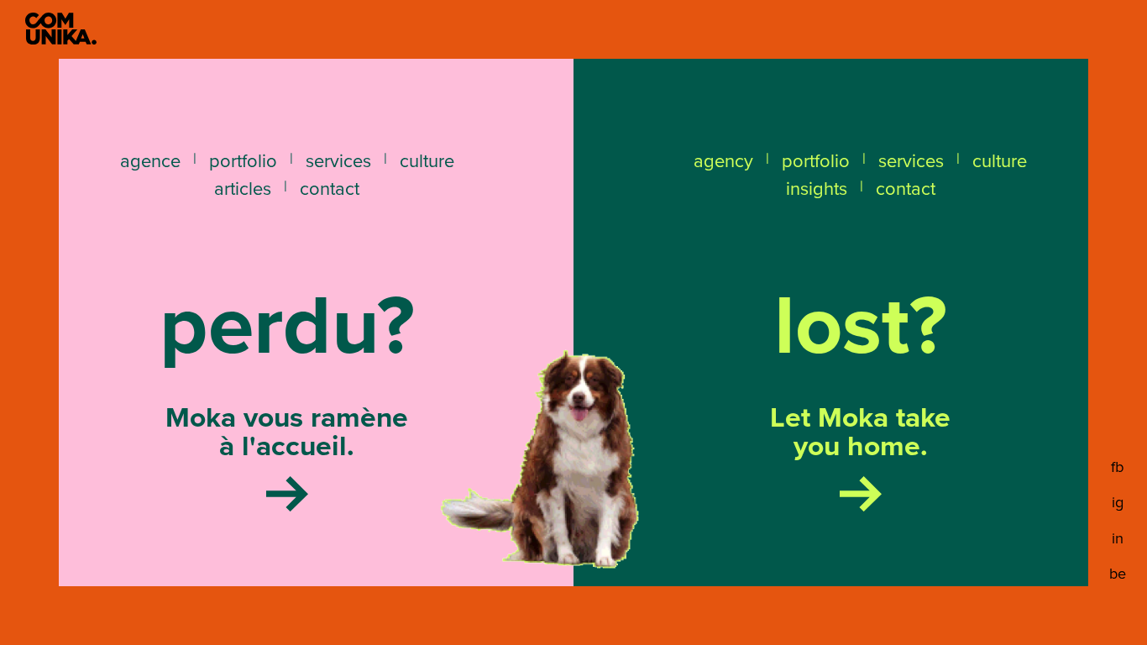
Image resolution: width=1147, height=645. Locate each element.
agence (150, 161)
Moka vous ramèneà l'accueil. (286, 434)
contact (329, 188)
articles (242, 188)
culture (427, 161)
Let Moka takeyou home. (860, 434)
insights (816, 188)
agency (723, 161)
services (338, 161)
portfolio (243, 161)
